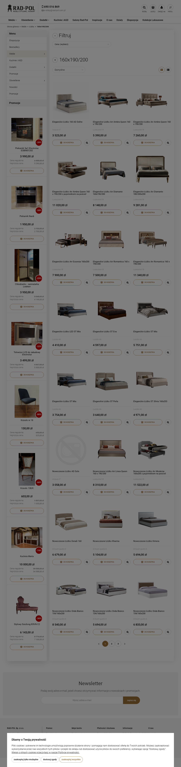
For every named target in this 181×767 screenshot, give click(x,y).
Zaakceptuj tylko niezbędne (26, 759)
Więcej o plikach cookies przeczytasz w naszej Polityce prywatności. (45, 752)
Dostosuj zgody (50, 759)
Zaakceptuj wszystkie (71, 759)
